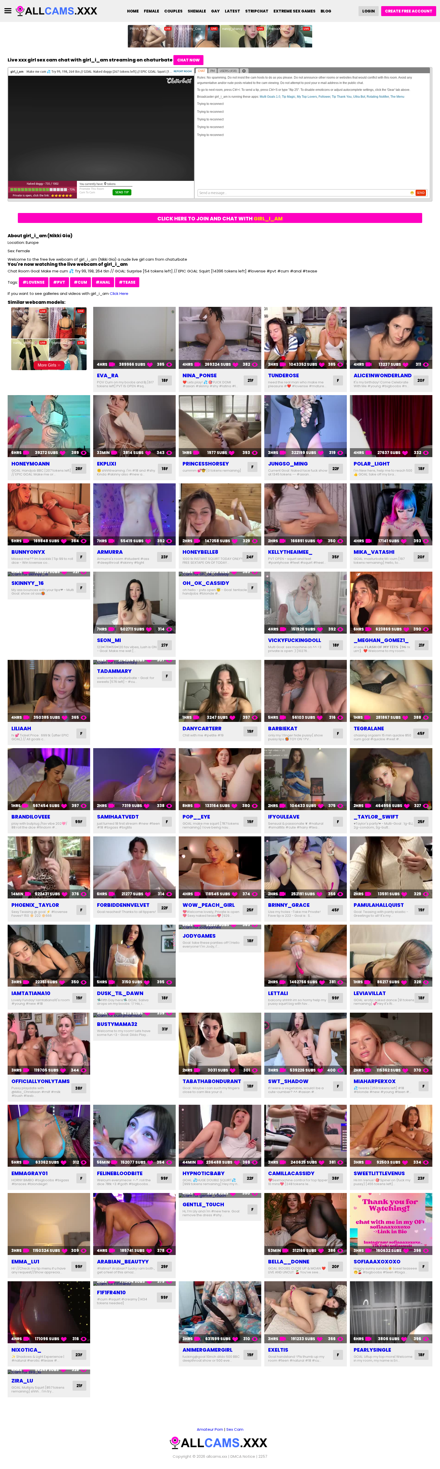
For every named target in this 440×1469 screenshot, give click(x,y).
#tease (127, 282)
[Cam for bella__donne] (305, 1224)
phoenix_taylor (35, 905)
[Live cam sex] (58, 10)
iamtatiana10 (30, 993)
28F (78, 468)
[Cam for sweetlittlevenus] (391, 1136)
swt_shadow (288, 1081)
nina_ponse (200, 375)
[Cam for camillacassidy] (305, 1136)
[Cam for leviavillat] (391, 956)
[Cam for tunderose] (305, 338)
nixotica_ (26, 1349)
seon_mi (109, 640)
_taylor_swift (376, 816)
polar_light (372, 463)
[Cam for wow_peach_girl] (220, 867)
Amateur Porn (210, 1429)
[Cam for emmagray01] (49, 1136)
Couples (173, 11)
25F (421, 821)
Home (133, 11)
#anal (103, 282)
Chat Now (188, 60)
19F (250, 731)
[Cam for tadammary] (134, 662)
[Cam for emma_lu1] (49, 1224)
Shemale (197, 11)
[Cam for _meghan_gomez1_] (391, 603)
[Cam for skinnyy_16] (49, 574)
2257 (262, 1456)
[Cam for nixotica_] (49, 1312)
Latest (232, 11)
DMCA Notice (242, 1456)
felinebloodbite (120, 1173)
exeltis (278, 1349)
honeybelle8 (200, 552)
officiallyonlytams (40, 1081)
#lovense (34, 282)
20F (421, 380)
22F (335, 468)
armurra (110, 552)
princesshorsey (206, 463)
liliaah (21, 728)
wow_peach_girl (209, 905)
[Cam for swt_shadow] (305, 1044)
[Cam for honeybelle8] (220, 514)
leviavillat (370, 993)
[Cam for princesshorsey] (220, 426)
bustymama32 (117, 1024)
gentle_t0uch (203, 1204)
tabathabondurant (212, 1081)
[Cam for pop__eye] (220, 779)
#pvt (59, 282)
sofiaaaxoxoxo (377, 1261)
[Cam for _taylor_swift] (391, 779)
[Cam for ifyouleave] (305, 779)
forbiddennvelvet (123, 905)
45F (421, 733)
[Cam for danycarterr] (220, 691)
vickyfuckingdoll (294, 640)
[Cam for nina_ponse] (220, 338)
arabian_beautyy (123, 1261)
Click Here (119, 293)
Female (151, 11)
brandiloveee (30, 816)
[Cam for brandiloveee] (49, 779)
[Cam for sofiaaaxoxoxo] (391, 1224)
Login (368, 11)
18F (165, 380)
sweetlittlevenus (379, 1173)
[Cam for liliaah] (49, 691)
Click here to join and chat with (220, 218)
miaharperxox (375, 1081)
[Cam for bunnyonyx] (49, 514)
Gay (215, 11)
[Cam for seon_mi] (134, 603)
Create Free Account (408, 11)
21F (251, 380)
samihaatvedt (118, 816)
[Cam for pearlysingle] (391, 1312)
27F (164, 645)
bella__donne (288, 1261)
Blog (326, 11)
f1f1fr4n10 (111, 1292)
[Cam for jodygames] (220, 927)
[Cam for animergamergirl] (220, 1312)
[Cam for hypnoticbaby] (220, 1136)
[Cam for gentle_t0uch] (220, 1195)
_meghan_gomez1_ (381, 640)
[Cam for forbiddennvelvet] (134, 867)
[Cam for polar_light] (391, 426)
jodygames (199, 935)
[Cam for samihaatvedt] (134, 779)
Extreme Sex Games (294, 11)
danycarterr (202, 728)
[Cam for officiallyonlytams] (49, 1044)
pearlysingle (372, 1349)
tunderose (283, 375)
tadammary (114, 671)
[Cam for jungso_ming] (305, 426)
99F (78, 821)
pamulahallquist (379, 905)
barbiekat (282, 728)
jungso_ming (288, 463)
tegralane (369, 728)
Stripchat (256, 11)
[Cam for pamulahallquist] (391, 867)
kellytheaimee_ (290, 552)
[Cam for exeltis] (305, 1312)
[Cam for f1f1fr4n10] (134, 1283)
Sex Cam (234, 1429)
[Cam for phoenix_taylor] (49, 867)
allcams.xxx (216, 1456)
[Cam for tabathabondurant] (220, 1044)
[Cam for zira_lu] (49, 1372)
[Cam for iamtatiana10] (49, 956)
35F (335, 557)
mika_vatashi (374, 552)
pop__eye (196, 816)
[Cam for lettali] (305, 956)
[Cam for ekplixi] (134, 426)
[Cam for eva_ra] (134, 338)
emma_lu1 (25, 1261)
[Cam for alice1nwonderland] (391, 338)
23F (164, 557)
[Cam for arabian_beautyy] (134, 1224)
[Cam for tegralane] (391, 691)
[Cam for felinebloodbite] (134, 1136)
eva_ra (107, 375)
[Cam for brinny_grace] (305, 867)
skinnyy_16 (27, 583)
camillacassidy (291, 1173)
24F (250, 557)
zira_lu (22, 1380)
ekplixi (106, 463)
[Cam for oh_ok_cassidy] (220, 574)
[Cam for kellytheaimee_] (305, 514)
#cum (80, 282)
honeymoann (30, 463)
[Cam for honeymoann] (49, 426)
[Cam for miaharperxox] (391, 1044)
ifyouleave (283, 816)
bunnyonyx (28, 552)
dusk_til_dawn (120, 993)
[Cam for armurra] (134, 514)
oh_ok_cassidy (206, 583)
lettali (278, 993)
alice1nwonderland (383, 375)
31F (165, 1029)
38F (78, 1088)
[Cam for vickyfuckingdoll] (305, 603)
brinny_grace (289, 905)
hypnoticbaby (204, 1173)
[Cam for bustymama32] (134, 1015)
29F (164, 1266)
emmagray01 (29, 1173)
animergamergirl (207, 1349)
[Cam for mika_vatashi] (391, 514)
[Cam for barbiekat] (305, 691)
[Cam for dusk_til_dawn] (134, 956)
